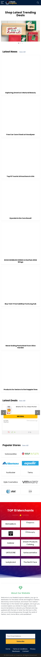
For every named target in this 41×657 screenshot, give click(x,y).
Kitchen (6, 420)
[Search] (38, 2)
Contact (25, 651)
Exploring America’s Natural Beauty (20, 93)
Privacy (32, 649)
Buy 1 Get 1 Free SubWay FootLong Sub (20, 304)
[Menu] (2, 2)
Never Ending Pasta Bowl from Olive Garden (21, 347)
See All (22, 52)
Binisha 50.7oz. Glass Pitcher (26, 407)
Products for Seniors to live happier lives (20, 389)
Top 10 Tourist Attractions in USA (20, 176)
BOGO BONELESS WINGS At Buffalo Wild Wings (20, 261)
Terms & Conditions (20, 649)
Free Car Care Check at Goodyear (20, 134)
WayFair (6, 422)
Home (8, 649)
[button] (3, 31)
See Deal (20, 416)
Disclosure (16, 651)
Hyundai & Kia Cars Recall (20, 218)
